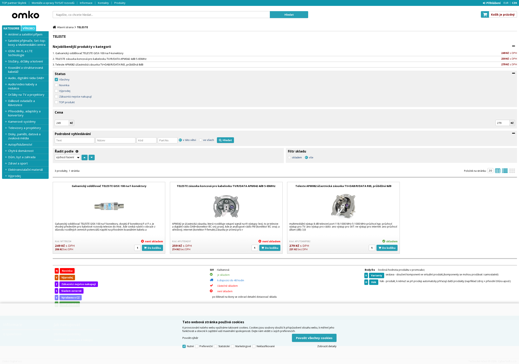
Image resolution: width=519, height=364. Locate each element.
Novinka (64, 85)
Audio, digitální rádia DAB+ (26, 78)
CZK (514, 3)
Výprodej (14, 176)
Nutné (190, 346)
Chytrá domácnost (21, 151)
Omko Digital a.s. (25, 14)
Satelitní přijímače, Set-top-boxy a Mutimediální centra (27, 43)
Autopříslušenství (20, 144)
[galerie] (512, 172)
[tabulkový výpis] (497, 172)
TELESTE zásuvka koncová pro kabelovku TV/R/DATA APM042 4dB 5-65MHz (101, 59)
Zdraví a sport (18, 163)
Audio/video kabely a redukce (22, 86)
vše (311, 157)
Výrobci (29, 28)
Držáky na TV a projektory (26, 94)
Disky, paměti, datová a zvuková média (24, 136)
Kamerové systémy (22, 121)
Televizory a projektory (24, 128)
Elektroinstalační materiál (25, 170)
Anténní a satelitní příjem (25, 34)
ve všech (208, 140)
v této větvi (189, 140)
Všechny (64, 79)
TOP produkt (67, 102)
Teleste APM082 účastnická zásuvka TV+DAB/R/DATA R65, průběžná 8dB (99, 64)
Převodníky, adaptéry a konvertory (24, 113)
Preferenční (206, 346)
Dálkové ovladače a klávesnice (21, 103)
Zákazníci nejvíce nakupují (75, 96)
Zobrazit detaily (327, 346)
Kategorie (11, 28)
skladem (297, 157)
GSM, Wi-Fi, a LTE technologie (20, 53)
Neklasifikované (266, 346)
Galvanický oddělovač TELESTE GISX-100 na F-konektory (89, 53)
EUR (506, 3)
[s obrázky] (505, 172)
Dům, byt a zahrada (21, 157)
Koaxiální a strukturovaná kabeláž (25, 69)
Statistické (224, 346)
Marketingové (243, 346)
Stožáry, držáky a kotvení (25, 61)
